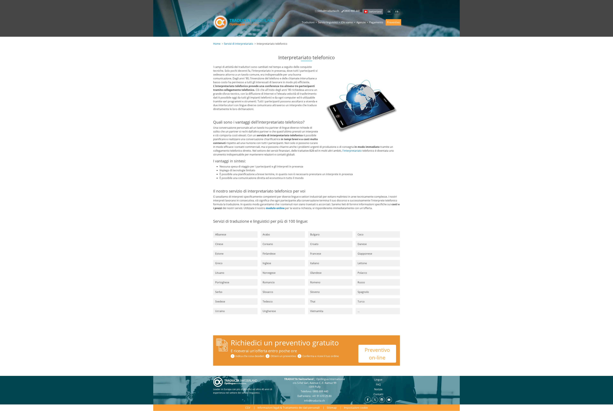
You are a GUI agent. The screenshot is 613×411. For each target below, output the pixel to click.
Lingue (378, 379)
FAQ (378, 384)
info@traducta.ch (314, 400)
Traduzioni (308, 22)
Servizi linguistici (328, 22)
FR (396, 11)
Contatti (378, 394)
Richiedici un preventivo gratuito (285, 342)
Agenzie (361, 22)
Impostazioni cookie (356, 407)
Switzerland (375, 11)
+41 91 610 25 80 (322, 396)
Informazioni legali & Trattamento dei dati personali (288, 407)
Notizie (378, 389)
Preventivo (393, 22)
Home (216, 43)
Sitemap (332, 407)
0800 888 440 (320, 391)
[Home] (244, 22)
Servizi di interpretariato (238, 43)
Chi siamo (347, 22)
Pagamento (376, 22)
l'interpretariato (352, 150)
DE (389, 11)
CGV (247, 407)
